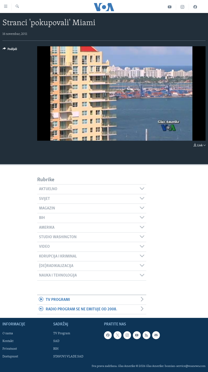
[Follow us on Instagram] (127, 335)
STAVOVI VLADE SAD (68, 356)
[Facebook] (195, 7)
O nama (7, 333)
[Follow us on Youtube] (137, 335)
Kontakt (7, 341)
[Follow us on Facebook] (108, 335)
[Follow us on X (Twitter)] (117, 335)
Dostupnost (10, 356)
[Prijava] (156, 335)
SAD (56, 341)
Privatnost (9, 349)
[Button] (10, 50)
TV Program (61, 333)
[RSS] (146, 335)
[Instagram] (182, 7)
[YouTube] (169, 7)
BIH (55, 349)
